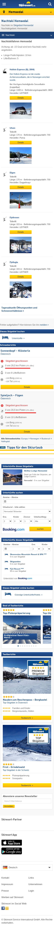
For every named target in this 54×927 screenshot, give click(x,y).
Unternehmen (35, 884)
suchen (40, 529)
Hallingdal (5, 441)
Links (31, 878)
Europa (24, 438)
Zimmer (27, 517)
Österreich (6, 354)
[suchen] (50, 4)
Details (21, 98)
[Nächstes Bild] (49, 629)
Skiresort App (9, 835)
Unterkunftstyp (40, 517)
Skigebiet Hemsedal (23, 25)
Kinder (16, 517)
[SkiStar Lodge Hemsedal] (8, 477)
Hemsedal (15, 12)
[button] (13, 529)
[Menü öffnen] (4, 4)
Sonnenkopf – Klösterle (15, 351)
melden (43, 325)
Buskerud (46, 438)
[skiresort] (27, 4)
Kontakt (5, 878)
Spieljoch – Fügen (12, 395)
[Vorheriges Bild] (5, 629)
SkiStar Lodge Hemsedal (35, 471)
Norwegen (34, 438)
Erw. (5, 517)
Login (31, 890)
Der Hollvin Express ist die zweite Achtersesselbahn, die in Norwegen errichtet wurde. (30, 77)
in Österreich (22, 703)
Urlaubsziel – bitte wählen (14, 507)
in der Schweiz (22, 770)
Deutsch (13, 867)
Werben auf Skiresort (12, 897)
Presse (5, 890)
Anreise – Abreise (10, 497)
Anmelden (8, 806)
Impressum (7, 884)
